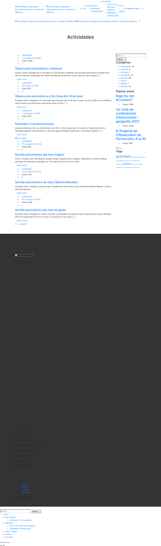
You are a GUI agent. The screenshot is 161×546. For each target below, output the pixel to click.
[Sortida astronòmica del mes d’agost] (20, 138)
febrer (144, 157)
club (140, 157)
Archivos (124, 69)
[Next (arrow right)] (3, 545)
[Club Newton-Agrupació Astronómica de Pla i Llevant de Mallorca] (30, 9)
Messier (124, 83)
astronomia (135, 157)
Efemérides (126, 75)
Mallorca (121, 161)
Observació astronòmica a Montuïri (38, 68)
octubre (134, 164)
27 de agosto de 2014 (31, 144)
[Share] (3, 542)
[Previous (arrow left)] (1, 545)
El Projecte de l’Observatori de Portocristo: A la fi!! (131, 135)
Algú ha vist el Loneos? (125, 98)
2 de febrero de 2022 (31, 58)
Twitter (24, 484)
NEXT (24, 224)
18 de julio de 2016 (30, 85)
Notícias (124, 86)
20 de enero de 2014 (31, 199)
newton (127, 163)
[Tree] (119, 148)
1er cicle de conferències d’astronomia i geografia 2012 (127, 115)
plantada (140, 164)
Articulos (125, 72)
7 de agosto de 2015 (31, 113)
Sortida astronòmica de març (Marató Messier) (46, 182)
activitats (123, 156)
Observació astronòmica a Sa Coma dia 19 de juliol (49, 96)
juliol (117, 161)
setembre (119, 167)
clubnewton (27, 55)
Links (123, 81)
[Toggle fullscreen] (6, 542)
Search (120, 59)
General (124, 78)
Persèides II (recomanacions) (34, 124)
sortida (124, 167)
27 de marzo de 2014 (31, 171)
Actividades (126, 66)
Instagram (25, 492)
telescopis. (136, 167)
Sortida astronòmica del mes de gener (40, 210)
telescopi (129, 167)
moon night (133, 161)
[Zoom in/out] (8, 542)
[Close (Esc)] (1, 542)
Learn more (22, 79)
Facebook (25, 486)
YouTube (25, 489)
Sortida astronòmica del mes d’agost (39, 154)
